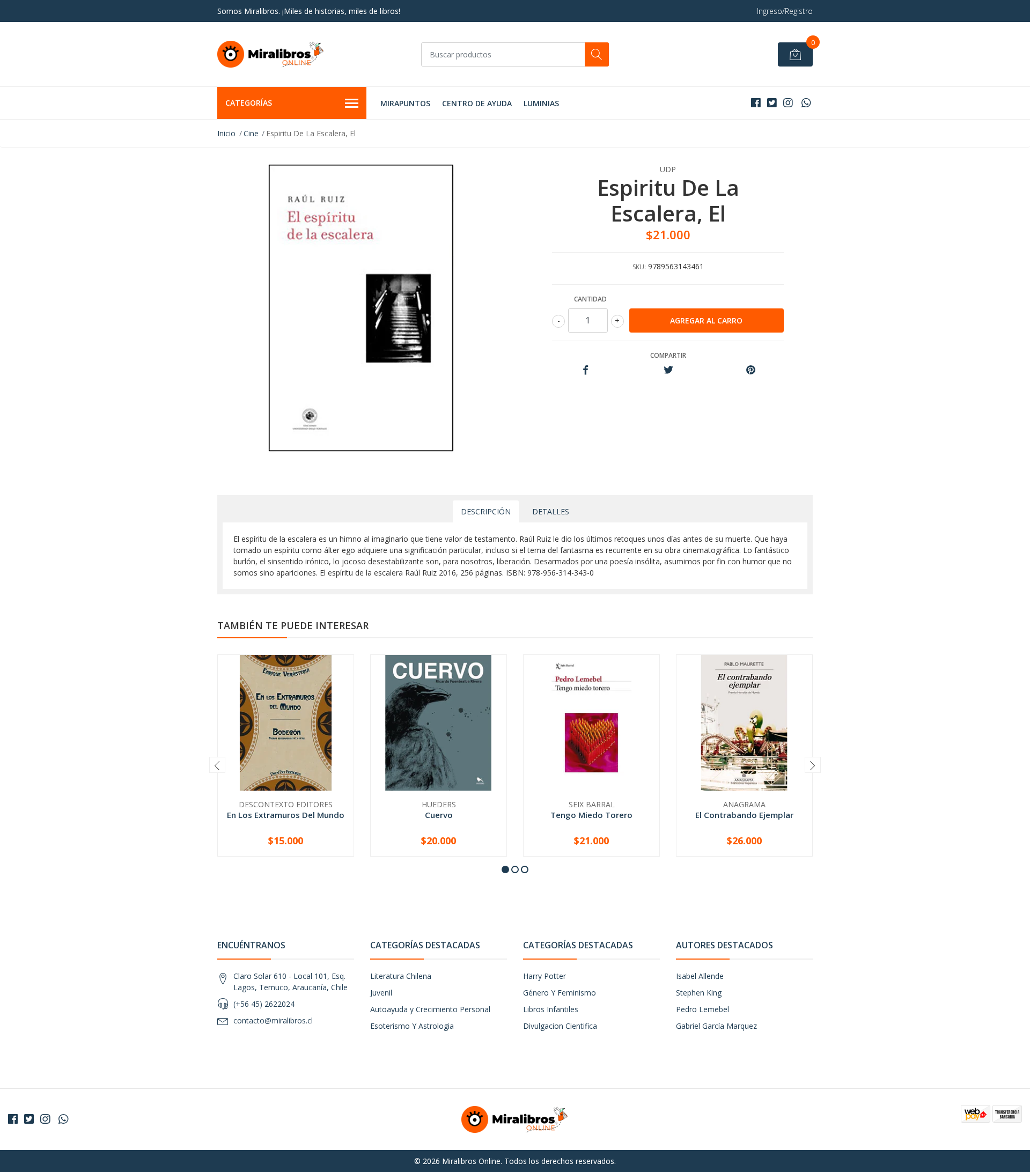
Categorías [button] (248, 103)
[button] (505, 869)
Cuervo (439, 814)
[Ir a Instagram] (788, 102)
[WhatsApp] (806, 102)
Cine (251, 133)
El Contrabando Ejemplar (744, 814)
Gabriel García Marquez (716, 1026)
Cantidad (590, 299)
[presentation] (217, 765)
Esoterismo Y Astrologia (412, 1026)
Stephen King (699, 992)
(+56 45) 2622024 (264, 1004)
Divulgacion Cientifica (560, 1026)
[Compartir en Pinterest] (750, 370)
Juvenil (381, 992)
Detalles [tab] (550, 511)
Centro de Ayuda (477, 103)
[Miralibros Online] (271, 54)
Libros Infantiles (550, 1009)
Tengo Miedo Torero (591, 814)
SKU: (639, 266)
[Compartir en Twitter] (668, 370)
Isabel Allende (700, 976)
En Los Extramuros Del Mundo (285, 814)
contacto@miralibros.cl (273, 1020)
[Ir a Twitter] (772, 102)
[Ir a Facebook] (756, 102)
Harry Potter (544, 976)
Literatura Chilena (400, 976)
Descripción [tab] (486, 511)
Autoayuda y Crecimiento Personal (430, 1009)
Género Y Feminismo (559, 992)
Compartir (668, 355)
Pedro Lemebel (702, 1009)
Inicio (226, 133)
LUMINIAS (541, 103)
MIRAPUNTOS (405, 103)
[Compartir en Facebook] (585, 370)
